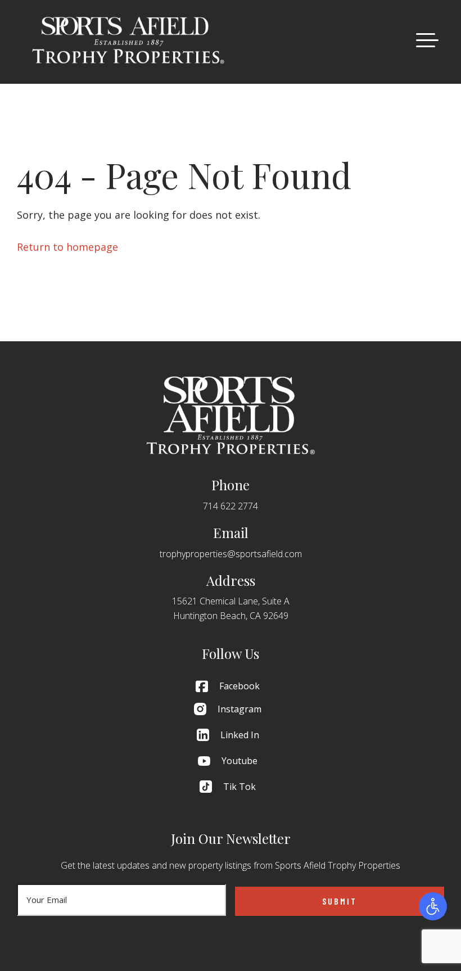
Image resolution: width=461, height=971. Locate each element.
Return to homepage (67, 247)
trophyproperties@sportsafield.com (231, 554)
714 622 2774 (230, 506)
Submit (339, 901)
